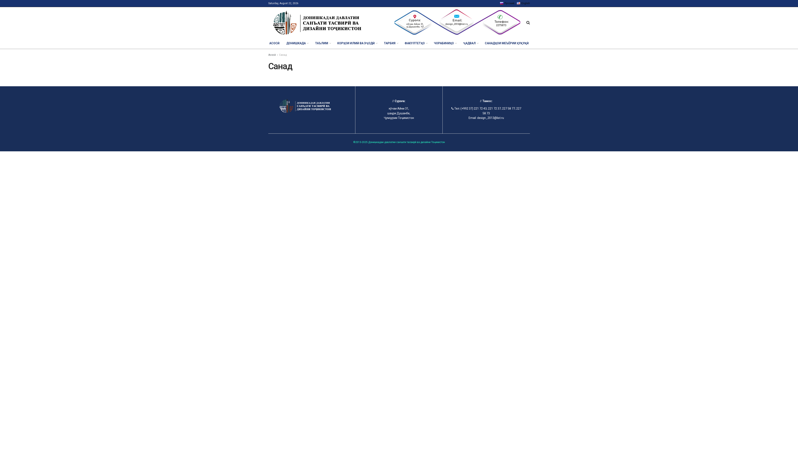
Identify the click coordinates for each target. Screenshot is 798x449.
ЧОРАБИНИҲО (444, 43)
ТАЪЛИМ (321, 43)
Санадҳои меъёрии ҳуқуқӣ (507, 43)
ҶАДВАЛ (469, 43)
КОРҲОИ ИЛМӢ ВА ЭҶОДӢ (356, 43)
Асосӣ (274, 43)
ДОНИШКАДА (296, 43)
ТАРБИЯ (389, 43)
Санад (283, 54)
